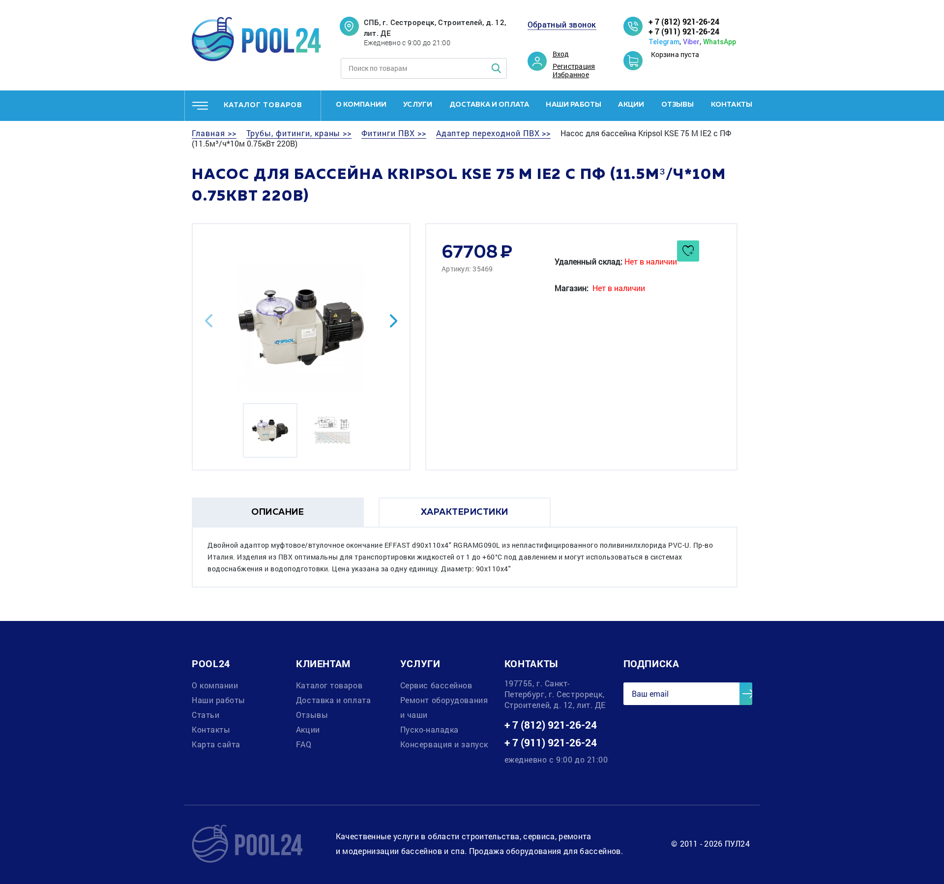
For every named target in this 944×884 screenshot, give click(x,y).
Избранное (571, 74)
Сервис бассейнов (436, 685)
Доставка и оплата (489, 104)
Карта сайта (216, 744)
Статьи (205, 714)
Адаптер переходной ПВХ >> (493, 133)
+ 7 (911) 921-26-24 (684, 31)
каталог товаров (263, 105)
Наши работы (573, 104)
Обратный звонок (562, 24)
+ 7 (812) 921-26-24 (684, 21)
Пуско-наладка (429, 729)
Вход (561, 54)
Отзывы (677, 104)
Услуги (417, 104)
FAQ (304, 744)
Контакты (731, 104)
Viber (691, 42)
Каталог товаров (329, 685)
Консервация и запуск (444, 744)
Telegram (664, 42)
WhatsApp (719, 42)
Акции (631, 104)
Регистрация (574, 66)
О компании (361, 104)
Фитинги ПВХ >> (393, 133)
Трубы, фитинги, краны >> (299, 133)
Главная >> (214, 133)
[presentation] (208, 320)
